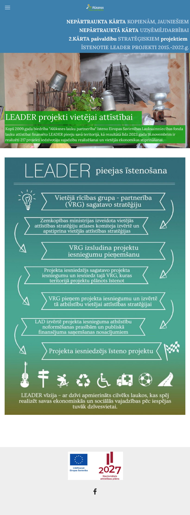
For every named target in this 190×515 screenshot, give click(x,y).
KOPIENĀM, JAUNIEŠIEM (158, 21)
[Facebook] (95, 491)
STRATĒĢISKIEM (138, 38)
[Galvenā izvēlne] (7, 7)
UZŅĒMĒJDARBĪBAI (164, 30)
